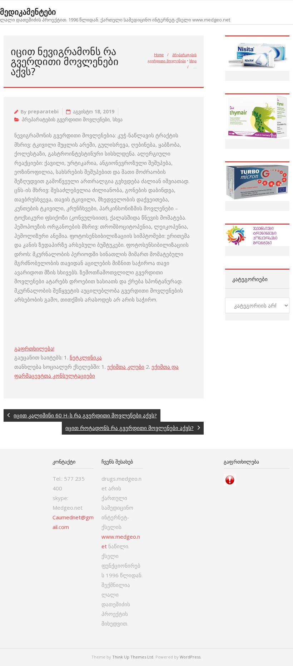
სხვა (193, 60)
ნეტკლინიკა (86, 357)
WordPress (190, 657)
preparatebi (43, 111)
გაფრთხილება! (34, 348)
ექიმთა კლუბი (125, 366)
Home (159, 54)
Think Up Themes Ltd (132, 657)
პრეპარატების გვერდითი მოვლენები (66, 119)
